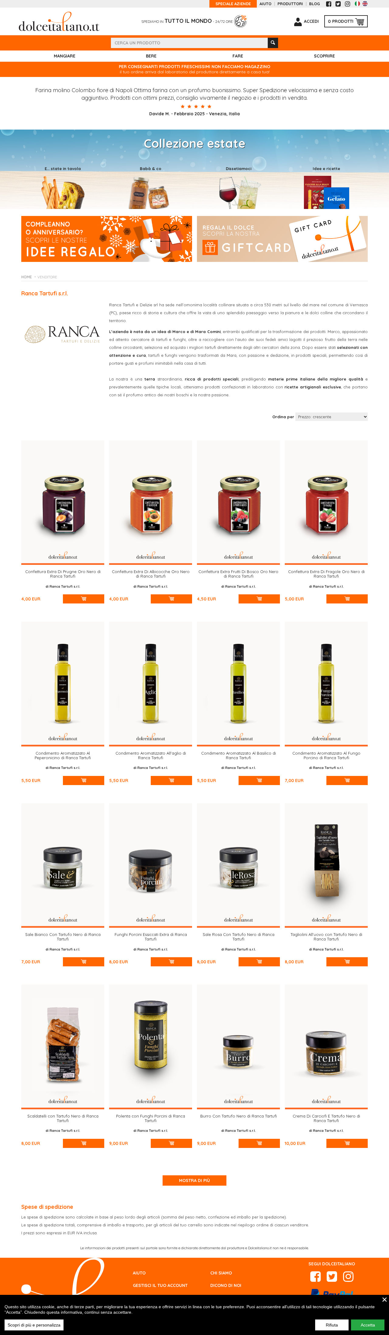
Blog (314, 4)
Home (26, 277)
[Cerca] (273, 43)
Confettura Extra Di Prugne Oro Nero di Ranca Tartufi (63, 574)
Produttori (290, 4)
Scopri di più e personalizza (34, 1325)
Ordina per (283, 416)
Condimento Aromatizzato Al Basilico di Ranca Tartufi (238, 755)
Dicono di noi (225, 1285)
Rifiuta (332, 1325)
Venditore (47, 277)
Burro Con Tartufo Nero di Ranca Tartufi (238, 1116)
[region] (194, 1315)
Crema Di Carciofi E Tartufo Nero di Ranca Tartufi (326, 1118)
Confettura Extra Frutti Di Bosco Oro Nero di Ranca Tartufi (238, 574)
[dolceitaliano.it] (59, 20)
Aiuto (265, 4)
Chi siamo (221, 1273)
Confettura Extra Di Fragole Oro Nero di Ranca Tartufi (326, 574)
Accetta (368, 1325)
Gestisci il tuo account (160, 1285)
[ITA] (357, 3)
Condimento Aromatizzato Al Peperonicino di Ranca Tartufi (63, 755)
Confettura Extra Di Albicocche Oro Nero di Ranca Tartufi (151, 574)
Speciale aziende (233, 4)
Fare (237, 56)
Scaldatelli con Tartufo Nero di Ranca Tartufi (62, 1118)
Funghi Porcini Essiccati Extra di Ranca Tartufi (151, 936)
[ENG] (365, 3)
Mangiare (64, 56)
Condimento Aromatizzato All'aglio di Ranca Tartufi (150, 755)
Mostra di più (194, 1180)
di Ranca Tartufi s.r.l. (63, 586)
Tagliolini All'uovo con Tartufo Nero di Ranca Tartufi (326, 936)
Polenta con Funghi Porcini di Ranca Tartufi (150, 1118)
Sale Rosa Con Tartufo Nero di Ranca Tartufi (238, 936)
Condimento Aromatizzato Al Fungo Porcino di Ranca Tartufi (326, 755)
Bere (151, 56)
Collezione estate (195, 143)
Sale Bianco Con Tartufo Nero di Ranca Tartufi (63, 936)
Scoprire (324, 56)
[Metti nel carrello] (84, 598)
